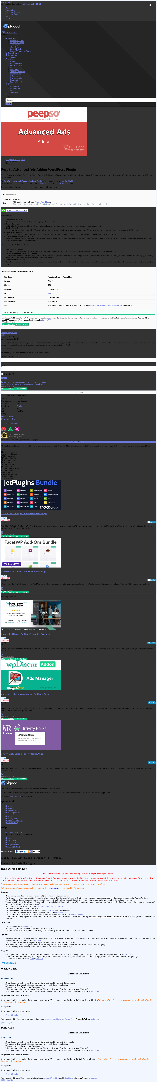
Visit (56, 289)
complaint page (53, 888)
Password (4, 365)
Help (9, 84)
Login (8, 16)
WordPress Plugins (12, 14)
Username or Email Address (11, 357)
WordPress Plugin (12, 423)
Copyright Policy (16, 78)
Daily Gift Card (45, 183)
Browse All (11, 39)
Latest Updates (13, 53)
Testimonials (10, 10)
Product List (14, 70)
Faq (11, 90)
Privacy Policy (15, 74)
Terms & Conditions (17, 72)
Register (8, 18)
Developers (12, 55)
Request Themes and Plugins (20, 51)
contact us (50, 910)
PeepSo (19, 406)
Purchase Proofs (16, 63)
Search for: (9, 97)
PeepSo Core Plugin (42, 202)
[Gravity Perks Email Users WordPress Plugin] (31, 749)
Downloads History (63, 912)
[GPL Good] (17, 28)
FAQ (41, 908)
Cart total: (11, 33)
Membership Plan (68, 181)
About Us (39, 959)
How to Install (15, 86)
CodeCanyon (15, 45)
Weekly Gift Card (62, 183)
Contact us (14, 92)
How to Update (15, 88)
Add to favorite (9, 322)
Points (12, 68)
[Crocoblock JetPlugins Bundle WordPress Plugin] (31, 509)
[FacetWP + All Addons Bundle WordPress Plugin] (31, 567)
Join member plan (29, 4)
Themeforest (14, 47)
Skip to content (6, 2)
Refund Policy (15, 76)
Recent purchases (16, 65)
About (10, 59)
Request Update (78, 442)
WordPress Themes (13, 12)
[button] (9, 333)
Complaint (14, 80)
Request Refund (16, 82)
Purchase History (77, 914)
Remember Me (8, 374)
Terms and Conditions (45, 906)
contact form (36, 940)
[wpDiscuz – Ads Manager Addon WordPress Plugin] (31, 689)
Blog (7, 8)
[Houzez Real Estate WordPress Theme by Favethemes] (31, 630)
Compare (13, 57)
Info (49, 293)
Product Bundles (16, 49)
